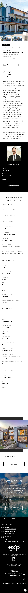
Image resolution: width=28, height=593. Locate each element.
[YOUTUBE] (19, 565)
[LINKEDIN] (16, 565)
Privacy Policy (21, 583)
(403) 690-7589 (7, 175)
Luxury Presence (14, 575)
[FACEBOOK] (8, 565)
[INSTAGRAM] (12, 565)
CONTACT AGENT (14, 185)
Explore (14, 464)
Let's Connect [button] (14, 507)
